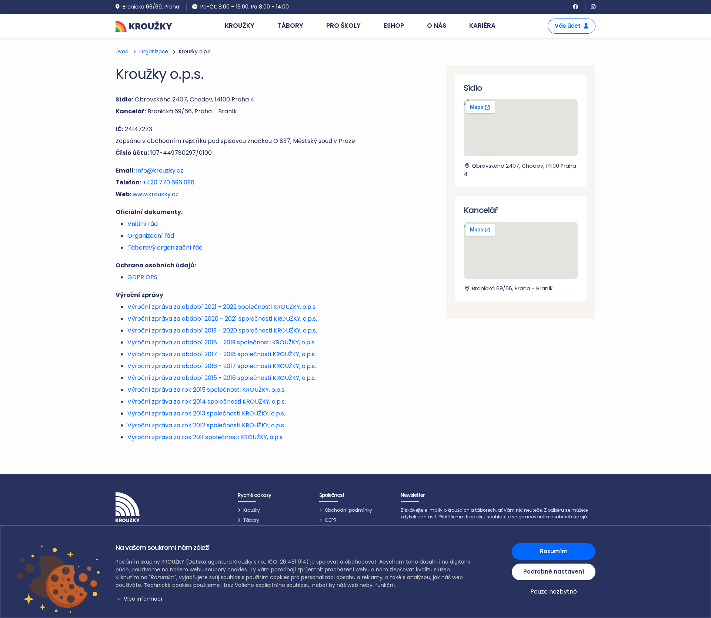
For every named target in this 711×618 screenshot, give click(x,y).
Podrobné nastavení (553, 571)
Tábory (251, 520)
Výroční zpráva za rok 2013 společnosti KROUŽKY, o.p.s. (206, 413)
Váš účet (568, 26)
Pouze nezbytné (553, 591)
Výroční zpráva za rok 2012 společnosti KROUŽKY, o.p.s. (206, 425)
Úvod (122, 51)
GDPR (331, 520)
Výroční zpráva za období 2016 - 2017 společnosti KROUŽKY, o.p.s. (221, 366)
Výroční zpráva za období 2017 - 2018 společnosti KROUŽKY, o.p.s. (221, 354)
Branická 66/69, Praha (151, 6)
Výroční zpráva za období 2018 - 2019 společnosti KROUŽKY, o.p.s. (221, 342)
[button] (294, 599)
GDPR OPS (142, 277)
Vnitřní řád (142, 224)
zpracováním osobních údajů (552, 517)
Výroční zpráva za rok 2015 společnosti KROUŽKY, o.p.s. (206, 389)
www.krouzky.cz (155, 194)
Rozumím (554, 551)
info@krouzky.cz (159, 170)
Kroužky (251, 510)
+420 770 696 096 (168, 182)
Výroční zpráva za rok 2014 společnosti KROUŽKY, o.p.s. (206, 401)
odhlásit (426, 517)
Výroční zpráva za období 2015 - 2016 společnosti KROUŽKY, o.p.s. (221, 378)
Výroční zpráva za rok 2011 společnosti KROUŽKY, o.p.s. (205, 437)
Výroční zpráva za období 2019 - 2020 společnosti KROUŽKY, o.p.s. (222, 330)
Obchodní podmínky (348, 510)
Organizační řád (150, 235)
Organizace (153, 51)
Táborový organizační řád (165, 247)
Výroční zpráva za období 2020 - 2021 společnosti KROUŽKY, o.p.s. (222, 318)
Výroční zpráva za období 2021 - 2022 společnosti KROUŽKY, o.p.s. (222, 307)
